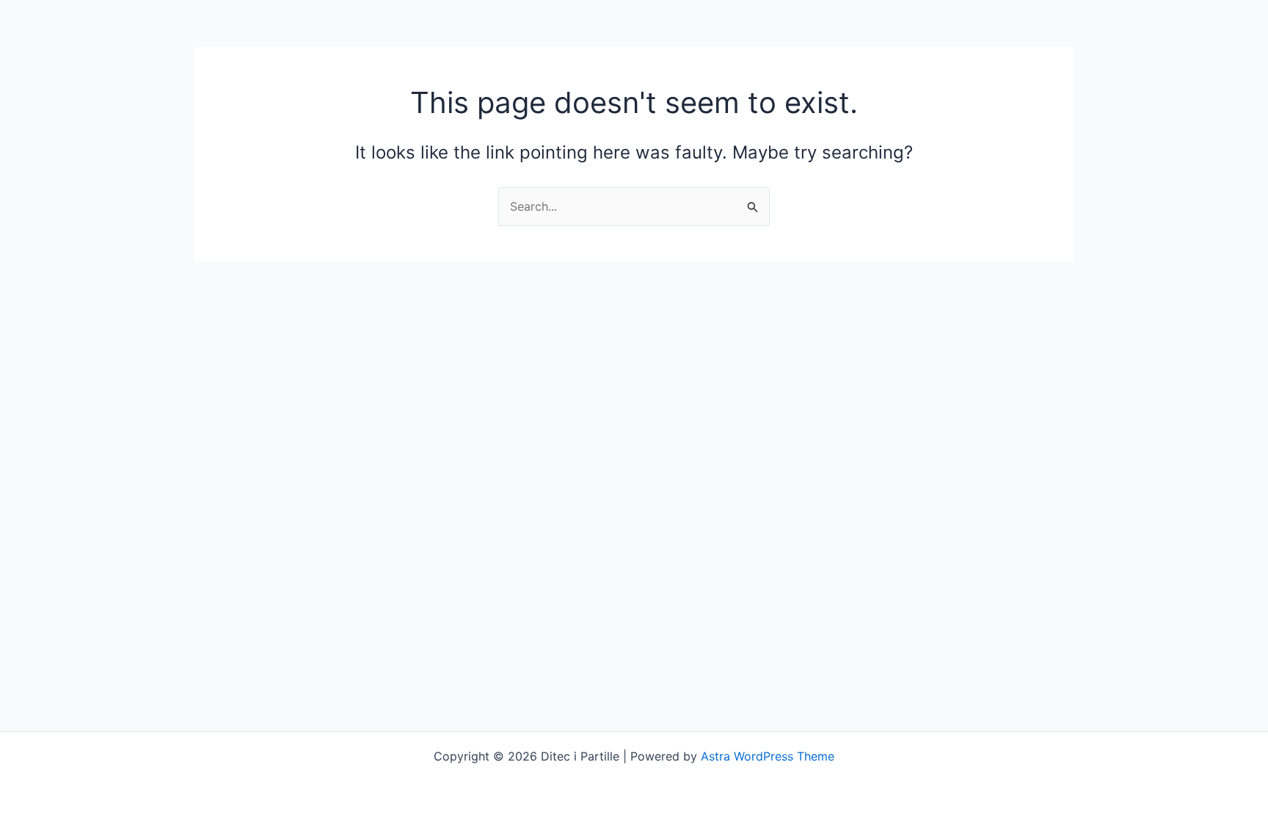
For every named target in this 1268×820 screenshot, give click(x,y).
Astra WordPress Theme (767, 756)
